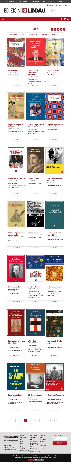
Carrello (63, 5)
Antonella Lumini (14, 345)
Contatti (22, 448)
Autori (22, 441)
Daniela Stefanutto (53, 345)
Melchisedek (33, 448)
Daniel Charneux (13, 72)
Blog (21, 446)
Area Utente (43, 439)
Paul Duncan (51, 182)
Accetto (30, 460)
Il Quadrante (34, 443)
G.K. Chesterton (52, 288)
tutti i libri (12, 34)
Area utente (52, 5)
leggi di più (15, 85)
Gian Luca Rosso (33, 288)
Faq (41, 437)
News (21, 443)
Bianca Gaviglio (52, 237)
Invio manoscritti (25, 450)
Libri (21, 439)
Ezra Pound (31, 180)
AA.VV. (48, 397)
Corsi (21, 445)
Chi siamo (23, 437)
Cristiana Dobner (33, 343)
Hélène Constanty (34, 76)
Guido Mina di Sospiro (35, 234)
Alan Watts (11, 291)
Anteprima (33, 437)
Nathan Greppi (12, 397)
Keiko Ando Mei (13, 237)
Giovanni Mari (12, 180)
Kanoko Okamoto (14, 128)
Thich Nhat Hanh (33, 126)
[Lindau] (24, 10)
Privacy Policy (39, 460)
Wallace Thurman (52, 126)
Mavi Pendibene (51, 72)
